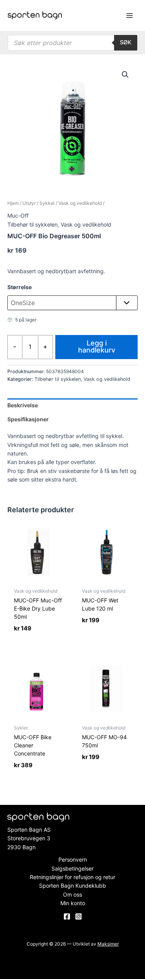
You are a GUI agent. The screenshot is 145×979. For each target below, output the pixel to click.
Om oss (72, 894)
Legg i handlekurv (96, 346)
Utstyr (29, 203)
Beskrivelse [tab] (22, 405)
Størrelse (19, 287)
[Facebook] (66, 916)
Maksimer (108, 944)
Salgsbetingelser (72, 868)
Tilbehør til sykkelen (32, 224)
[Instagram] (78, 916)
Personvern (72, 859)
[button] (125, 75)
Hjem (13, 203)
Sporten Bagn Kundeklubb (72, 885)
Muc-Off (18, 215)
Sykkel (47, 203)
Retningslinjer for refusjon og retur (72, 877)
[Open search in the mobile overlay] (72, 43)
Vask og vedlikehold (80, 203)
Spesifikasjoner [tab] (28, 419)
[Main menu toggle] (129, 15)
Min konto (72, 903)
